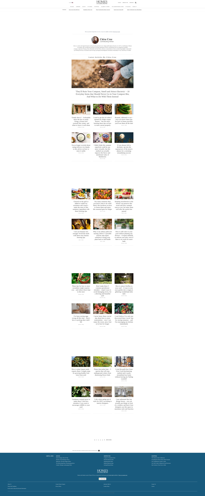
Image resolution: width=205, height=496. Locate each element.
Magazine (132, 2)
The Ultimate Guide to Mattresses (158, 457)
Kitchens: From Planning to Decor (62, 459)
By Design (128, 6)
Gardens (78, 6)
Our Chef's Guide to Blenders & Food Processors (161, 463)
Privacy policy (58, 486)
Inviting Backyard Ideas (108, 465)
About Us (9, 484)
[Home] (68, 6)
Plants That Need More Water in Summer (103, 9)
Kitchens (90, 6)
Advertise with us (107, 484)
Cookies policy (106, 486)
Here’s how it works (116, 31)
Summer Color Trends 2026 (118, 9)
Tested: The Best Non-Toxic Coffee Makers (134, 9)
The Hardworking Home (118, 6)
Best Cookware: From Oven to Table (159, 465)
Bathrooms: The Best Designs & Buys (63, 461)
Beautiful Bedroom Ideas (109, 459)
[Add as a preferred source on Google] (102, 479)
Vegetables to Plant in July (87, 9)
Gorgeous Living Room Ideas (109, 457)
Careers (153, 486)
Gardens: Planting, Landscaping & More (64, 465)
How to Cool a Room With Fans (74, 9)
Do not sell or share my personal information (17, 488)
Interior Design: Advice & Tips (62, 457)
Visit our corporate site (122, 475)
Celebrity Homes (105, 6)
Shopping (96, 6)
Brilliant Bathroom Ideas (108, 463)
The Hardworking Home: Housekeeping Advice (65, 463)
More (134, 6)
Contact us (154, 484)
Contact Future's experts (60, 484)
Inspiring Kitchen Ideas (108, 461)
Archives (109, 439)
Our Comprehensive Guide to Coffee (159, 461)
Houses (72, 6)
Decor (84, 6)
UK (98, 450)
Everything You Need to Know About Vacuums (161, 459)
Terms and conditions (12, 486)
